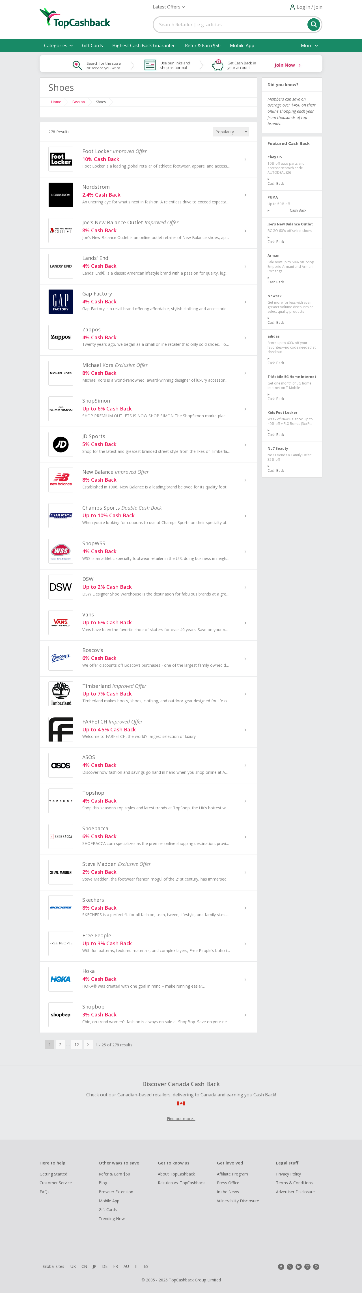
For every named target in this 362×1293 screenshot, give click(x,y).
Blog (103, 1182)
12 (76, 1044)
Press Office (228, 1182)
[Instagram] (307, 1267)
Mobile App (242, 45)
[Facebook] (281, 1267)
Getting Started (53, 1174)
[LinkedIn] (299, 1267)
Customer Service (56, 1182)
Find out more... (181, 1118)
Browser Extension (116, 1191)
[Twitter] (290, 1267)
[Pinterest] (316, 1267)
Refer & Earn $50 (203, 45)
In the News (228, 1191)
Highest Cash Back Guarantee (144, 45)
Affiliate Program (232, 1174)
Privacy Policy (288, 1174)
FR (115, 1266)
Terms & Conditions (294, 1182)
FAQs (44, 1191)
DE (104, 1266)
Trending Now (112, 1218)
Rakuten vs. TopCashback (181, 1182)
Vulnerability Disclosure (238, 1200)
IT (136, 1266)
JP (94, 1266)
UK (73, 1266)
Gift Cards (92, 45)
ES (146, 1266)
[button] (169, 6)
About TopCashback (176, 1174)
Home (56, 101)
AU (126, 1266)
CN (84, 1266)
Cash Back (276, 183)
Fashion (78, 101)
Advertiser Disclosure (295, 1191)
